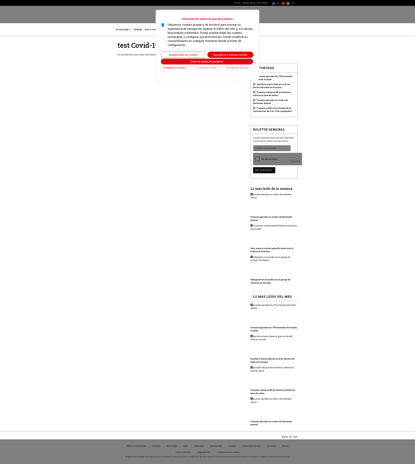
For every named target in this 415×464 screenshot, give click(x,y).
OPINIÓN (138, 30)
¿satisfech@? (216, 446)
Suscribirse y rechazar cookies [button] (230, 54)
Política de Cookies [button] (208, 68)
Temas (237, 3)
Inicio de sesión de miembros (207, 61)
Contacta (156, 446)
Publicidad (198, 446)
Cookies (232, 446)
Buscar (285, 446)
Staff (185, 446)
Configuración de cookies (228, 452)
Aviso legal (172, 446)
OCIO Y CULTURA (153, 30)
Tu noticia (271, 446)
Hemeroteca (248, 3)
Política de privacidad (136, 446)
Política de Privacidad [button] (239, 68)
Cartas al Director (183, 452)
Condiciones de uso (251, 446)
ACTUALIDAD (122, 30)
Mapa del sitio (204, 452)
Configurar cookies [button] (175, 68)
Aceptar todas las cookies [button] (183, 54)
